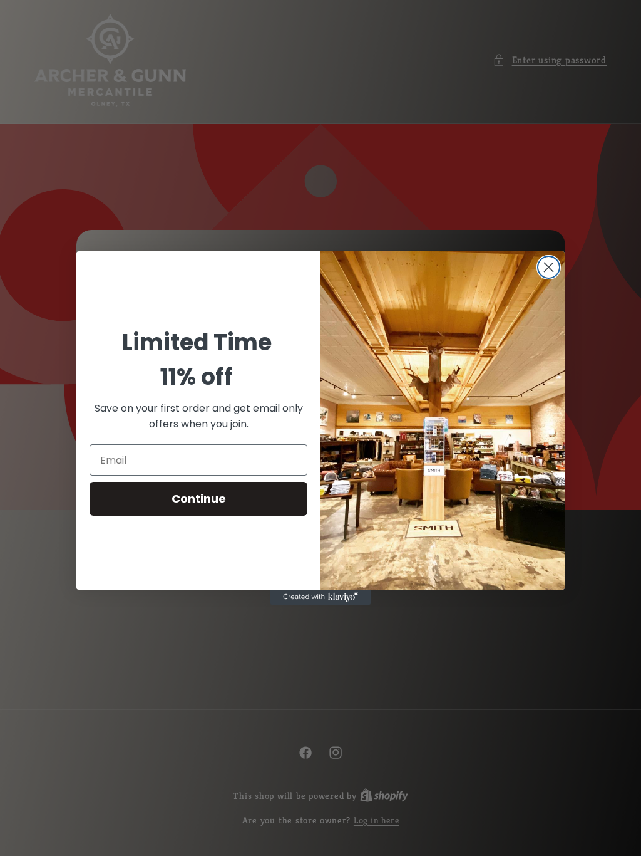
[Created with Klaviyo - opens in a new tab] (320, 597)
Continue (199, 498)
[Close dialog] (549, 267)
